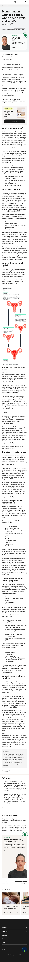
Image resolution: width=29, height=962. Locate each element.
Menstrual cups (9, 602)
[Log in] (26, 2)
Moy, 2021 (5, 574)
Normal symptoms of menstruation (11, 64)
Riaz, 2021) (9, 746)
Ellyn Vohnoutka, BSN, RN (21, 881)
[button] (14, 7)
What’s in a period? (7, 59)
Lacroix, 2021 (11, 148)
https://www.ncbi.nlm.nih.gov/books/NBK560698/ (15, 802)
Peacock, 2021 (19, 259)
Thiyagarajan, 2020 (14, 211)
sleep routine (21, 658)
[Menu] (3, 2)
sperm (9, 399)
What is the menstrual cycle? (9, 62)
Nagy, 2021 (13, 707)
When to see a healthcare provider (10, 69)
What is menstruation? (7, 57)
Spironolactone (9, 633)
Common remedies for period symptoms (12, 67)
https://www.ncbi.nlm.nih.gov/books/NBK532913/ (15, 789)
